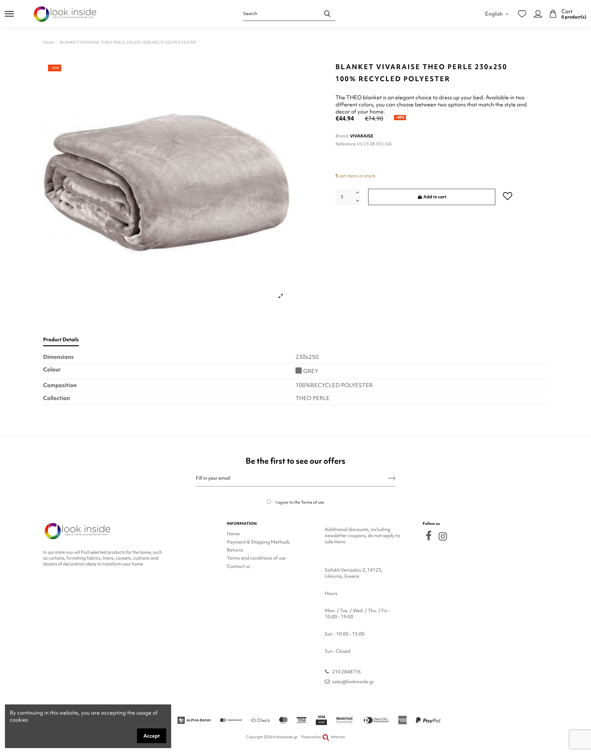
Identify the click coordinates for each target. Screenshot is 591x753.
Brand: (342, 136)
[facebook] (429, 535)
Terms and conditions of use (256, 558)
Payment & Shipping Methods (258, 542)
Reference (346, 144)
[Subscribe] (391, 478)
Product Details (61, 339)
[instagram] (443, 536)
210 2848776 (346, 672)
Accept (151, 735)
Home (233, 534)
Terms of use (312, 502)
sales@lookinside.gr (353, 682)
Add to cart (434, 197)
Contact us (238, 566)
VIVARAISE (361, 136)
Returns (235, 550)
